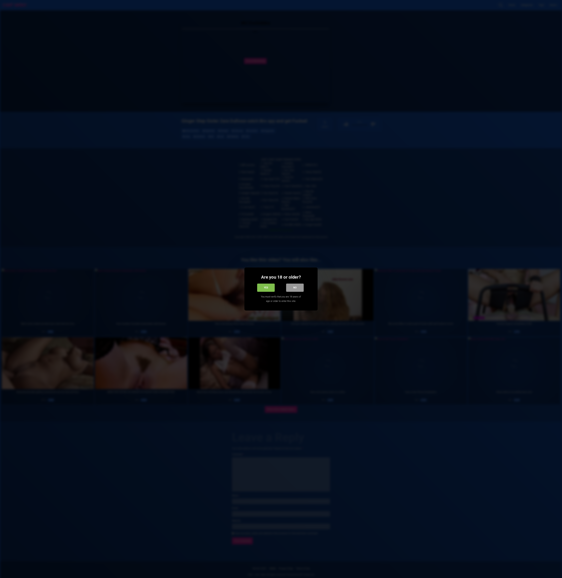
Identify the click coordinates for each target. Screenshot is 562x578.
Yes (266, 287)
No (295, 287)
